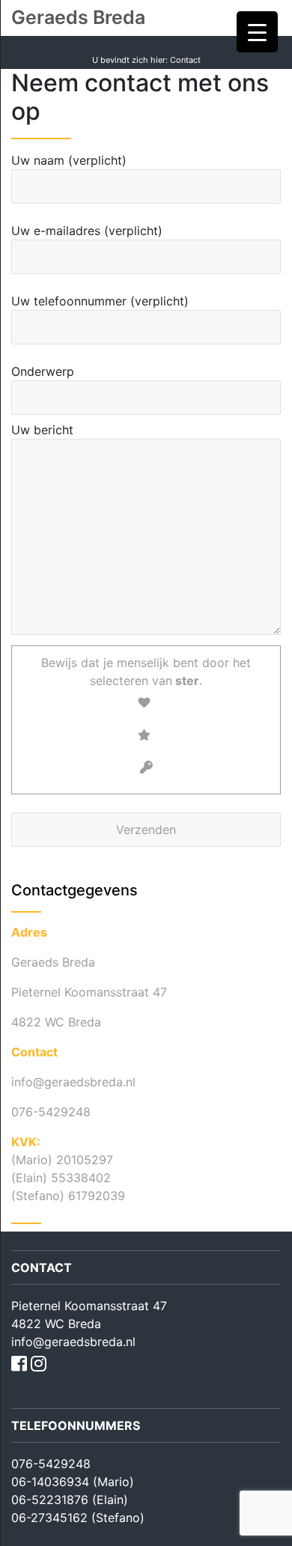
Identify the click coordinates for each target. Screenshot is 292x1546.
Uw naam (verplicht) (69, 160)
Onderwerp (42, 371)
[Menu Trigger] (257, 31)
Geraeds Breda (78, 17)
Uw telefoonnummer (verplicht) (100, 300)
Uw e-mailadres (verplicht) (86, 230)
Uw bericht (42, 429)
